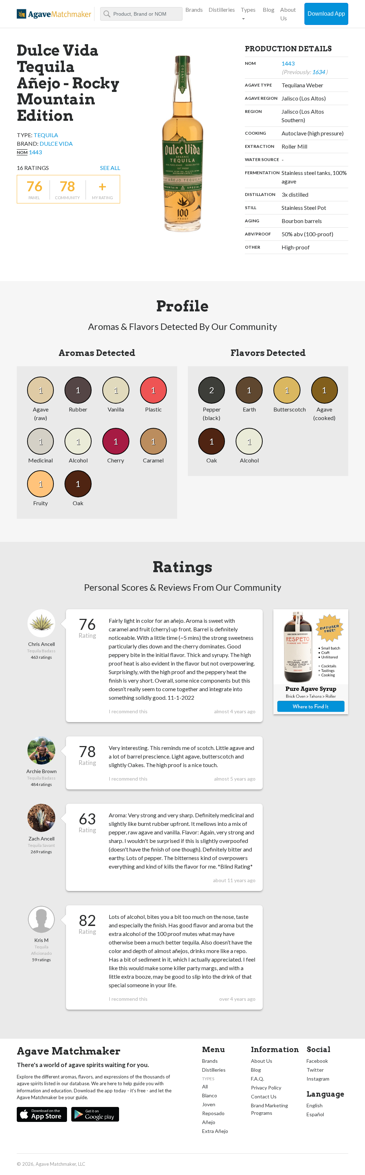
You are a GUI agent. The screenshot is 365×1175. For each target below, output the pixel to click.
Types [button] (248, 9)
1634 (319, 71)
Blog (268, 9)
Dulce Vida (56, 143)
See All (110, 167)
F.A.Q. (257, 1079)
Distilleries (222, 9)
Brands (194, 9)
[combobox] (141, 14)
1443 (35, 152)
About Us (288, 13)
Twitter (315, 1070)
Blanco (209, 1095)
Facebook (317, 1061)
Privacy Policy (266, 1088)
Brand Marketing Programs (269, 1109)
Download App (326, 14)
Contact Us (264, 1096)
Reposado (213, 1113)
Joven (208, 1104)
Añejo (208, 1122)
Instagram (318, 1079)
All (205, 1086)
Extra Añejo (215, 1131)
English (315, 1105)
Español (315, 1114)
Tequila (46, 134)
